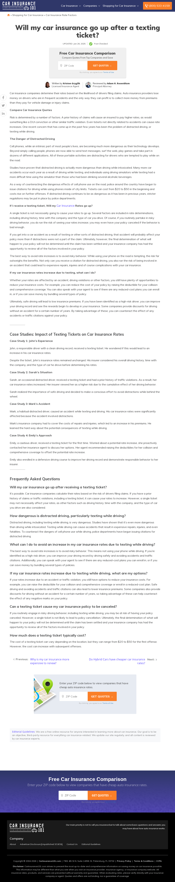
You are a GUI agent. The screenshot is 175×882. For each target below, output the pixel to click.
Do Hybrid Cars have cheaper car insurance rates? (117, 661)
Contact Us (72, 844)
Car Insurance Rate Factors (61, 15)
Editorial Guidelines (23, 731)
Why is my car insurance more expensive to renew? (49, 661)
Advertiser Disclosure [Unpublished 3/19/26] (41, 844)
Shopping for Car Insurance (119, 5)
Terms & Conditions (144, 861)
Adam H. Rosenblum (118, 83)
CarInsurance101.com (50, 861)
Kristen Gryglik (71, 83)
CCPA (159, 861)
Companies (90, 5)
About (13, 844)
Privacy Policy (124, 861)
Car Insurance (69, 5)
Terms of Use (108, 72)
